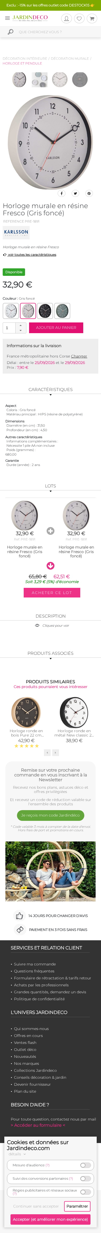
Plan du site (25, 1091)
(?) (48, 1165)
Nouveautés (25, 1056)
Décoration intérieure (25, 59)
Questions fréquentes (34, 971)
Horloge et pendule (22, 63)
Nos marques (26, 1063)
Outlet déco (25, 1049)
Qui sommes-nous (31, 1028)
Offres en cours (28, 1035)
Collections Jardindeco (35, 1070)
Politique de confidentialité (39, 999)
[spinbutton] (14, 327)
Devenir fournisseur (32, 1084)
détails (15, 1154)
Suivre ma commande (35, 964)
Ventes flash (25, 1042)
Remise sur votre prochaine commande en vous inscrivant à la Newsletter (50, 775)
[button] (20, 325)
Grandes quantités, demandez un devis (50, 992)
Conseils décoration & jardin (40, 1077)
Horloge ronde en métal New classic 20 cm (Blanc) (74, 735)
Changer (79, 356)
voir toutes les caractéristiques (31, 255)
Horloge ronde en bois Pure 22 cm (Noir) (26, 735)
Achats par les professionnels (41, 985)
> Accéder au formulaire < (38, 1125)
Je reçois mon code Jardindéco (50, 815)
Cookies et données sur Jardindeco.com (38, 1145)
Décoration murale (70, 59)
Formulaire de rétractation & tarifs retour (52, 978)
